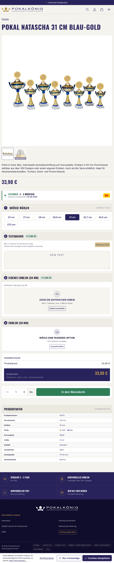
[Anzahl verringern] (7, 392)
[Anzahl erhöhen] (24, 392)
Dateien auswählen (57, 308)
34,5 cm (103, 217)
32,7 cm (87, 217)
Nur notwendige (71, 558)
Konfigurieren (47, 558)
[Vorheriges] (7, 90)
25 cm (11, 217)
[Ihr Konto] (94, 9)
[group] (57, 90)
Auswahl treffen (57, 346)
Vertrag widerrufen (67, 532)
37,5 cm (11, 224)
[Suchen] (87, 9)
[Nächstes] (106, 90)
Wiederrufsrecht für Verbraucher (15, 526)
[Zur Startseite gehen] (22, 9)
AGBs (4, 532)
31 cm (72, 217)
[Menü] (109, 9)
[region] (57, 90)
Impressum (6, 521)
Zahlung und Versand (67, 521)
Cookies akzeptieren (99, 558)
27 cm (26, 217)
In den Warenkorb (73, 392)
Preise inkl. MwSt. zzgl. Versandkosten (24, 377)
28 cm (42, 217)
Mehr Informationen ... (18, 561)
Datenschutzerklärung (67, 526)
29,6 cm (57, 217)
